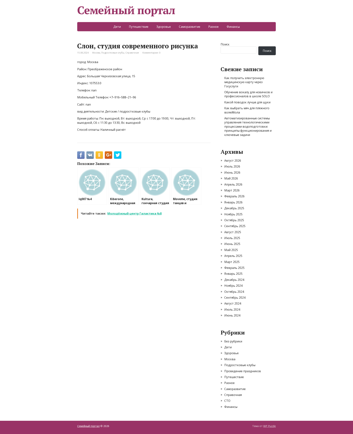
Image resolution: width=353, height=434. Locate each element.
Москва (96, 52)
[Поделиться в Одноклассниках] (99, 155)
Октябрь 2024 (234, 292)
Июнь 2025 (232, 244)
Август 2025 (232, 232)
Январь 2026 (233, 202)
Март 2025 (232, 262)
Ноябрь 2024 (233, 286)
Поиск (225, 44)
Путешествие (138, 27)
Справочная (132, 52)
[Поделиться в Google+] (108, 155)
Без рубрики (233, 341)
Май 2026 (231, 178)
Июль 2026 (232, 166)
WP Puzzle (269, 426)
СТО (227, 401)
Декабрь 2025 (234, 208)
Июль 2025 (232, 238)
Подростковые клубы (112, 52)
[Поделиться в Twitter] (117, 155)
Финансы (233, 27)
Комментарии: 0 (151, 52)
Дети (117, 27)
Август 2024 (232, 303)
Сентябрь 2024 (234, 298)
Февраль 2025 (234, 268)
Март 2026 (232, 190)
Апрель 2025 (233, 256)
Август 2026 (232, 161)
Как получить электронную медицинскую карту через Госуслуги (244, 82)
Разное (213, 27)
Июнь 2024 (232, 315)
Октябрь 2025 (234, 220)
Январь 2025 (233, 274)
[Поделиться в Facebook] (81, 155)
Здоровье (163, 27)
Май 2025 (231, 250)
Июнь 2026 (232, 172)
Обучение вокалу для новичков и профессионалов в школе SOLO (248, 94)
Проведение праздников (242, 371)
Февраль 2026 (234, 196)
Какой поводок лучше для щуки (247, 102)
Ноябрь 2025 (233, 214)
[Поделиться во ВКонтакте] (90, 155)
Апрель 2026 (233, 184)
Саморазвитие (189, 27)
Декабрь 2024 (234, 280)
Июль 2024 (232, 309)
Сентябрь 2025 (234, 226)
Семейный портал (126, 10)
